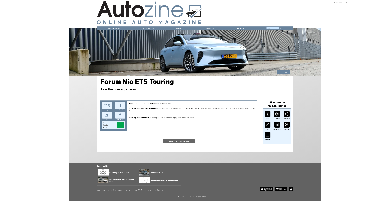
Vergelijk (210, 28)
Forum (240, 28)
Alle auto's (114, 28)
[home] (290, 190)
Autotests (148, 28)
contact (101, 190)
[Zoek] (281, 28)
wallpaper (159, 190)
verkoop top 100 (133, 190)
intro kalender (114, 190)
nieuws (148, 190)
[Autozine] (195, 12)
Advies (179, 28)
